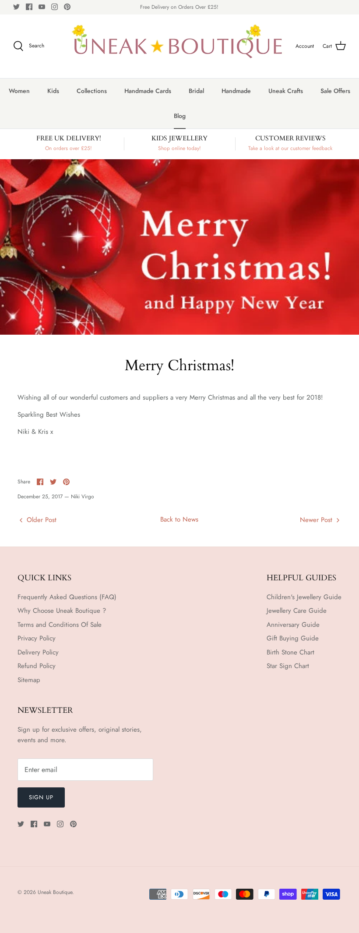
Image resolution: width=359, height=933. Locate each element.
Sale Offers (335, 90)
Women (19, 90)
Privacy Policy (37, 638)
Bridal (196, 90)
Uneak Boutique (55, 892)
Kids (53, 90)
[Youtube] (42, 7)
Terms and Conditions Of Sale (60, 624)
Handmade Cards (147, 90)
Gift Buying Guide (293, 638)
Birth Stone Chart (290, 652)
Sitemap (29, 680)
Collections (92, 90)
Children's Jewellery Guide (304, 597)
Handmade (236, 90)
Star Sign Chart (288, 666)
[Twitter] (16, 7)
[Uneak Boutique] (177, 46)
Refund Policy (37, 666)
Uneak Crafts (285, 90)
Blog (180, 115)
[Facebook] (29, 7)
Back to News (179, 519)
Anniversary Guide (293, 624)
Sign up (41, 797)
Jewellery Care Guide (297, 610)
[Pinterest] (67, 7)
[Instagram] (54, 7)
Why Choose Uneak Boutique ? (62, 610)
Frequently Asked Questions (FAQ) (67, 597)
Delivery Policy (38, 652)
